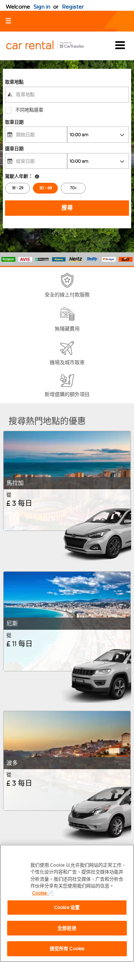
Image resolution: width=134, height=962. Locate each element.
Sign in (42, 6)
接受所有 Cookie (67, 948)
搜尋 (67, 207)
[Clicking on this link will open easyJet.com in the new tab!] (51, 45)
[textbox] (67, 95)
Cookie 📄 (43, 893)
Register (73, 6)
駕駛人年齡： (19, 176)
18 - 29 (17, 188)
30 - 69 (45, 188)
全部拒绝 (67, 928)
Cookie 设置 (67, 907)
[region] (67, 903)
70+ (73, 188)
